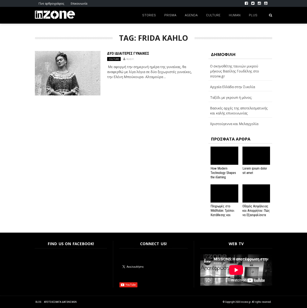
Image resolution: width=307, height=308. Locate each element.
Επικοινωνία (79, 3)
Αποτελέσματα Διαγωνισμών (60, 301)
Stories (149, 15)
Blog (38, 301)
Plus (253, 15)
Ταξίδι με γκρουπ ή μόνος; (231, 97)
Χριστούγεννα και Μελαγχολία (234, 124)
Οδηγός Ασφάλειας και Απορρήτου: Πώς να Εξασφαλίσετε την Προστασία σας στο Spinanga (256, 215)
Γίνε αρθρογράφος (51, 3)
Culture (213, 15)
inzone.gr (246, 301)
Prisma (170, 15)
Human (235, 15)
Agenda (191, 15)
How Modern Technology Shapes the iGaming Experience (223, 174)
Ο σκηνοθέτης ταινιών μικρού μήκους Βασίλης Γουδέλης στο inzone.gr (234, 71)
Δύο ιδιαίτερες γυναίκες (128, 53)
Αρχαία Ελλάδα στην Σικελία (232, 87)
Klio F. (130, 59)
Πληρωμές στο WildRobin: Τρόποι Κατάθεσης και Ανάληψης (222, 212)
